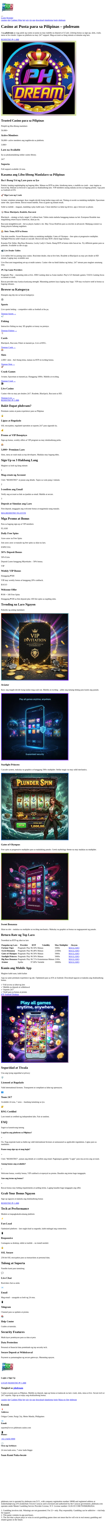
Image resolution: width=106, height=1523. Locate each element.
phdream (61, 20)
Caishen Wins (16, 20)
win (27, 20)
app (33, 20)
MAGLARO (74, 948)
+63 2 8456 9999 (8, 1439)
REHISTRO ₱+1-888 (10, 39)
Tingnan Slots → (8, 364)
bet (24, 20)
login (56, 20)
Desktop (15, 994)
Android (8, 994)
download (40, 20)
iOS (2, 994)
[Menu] (2, 16)
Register (9, 18)
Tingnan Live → (8, 398)
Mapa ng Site (63, 1400)
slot (8, 20)
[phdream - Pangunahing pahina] (7, 13)
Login (3, 18)
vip (30, 20)
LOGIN (4, 1383)
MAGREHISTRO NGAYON (13, 513)
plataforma (48, 20)
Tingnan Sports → (8, 314)
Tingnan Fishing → (9, 331)
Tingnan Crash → (8, 381)
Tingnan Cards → (8, 347)
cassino (4, 20)
